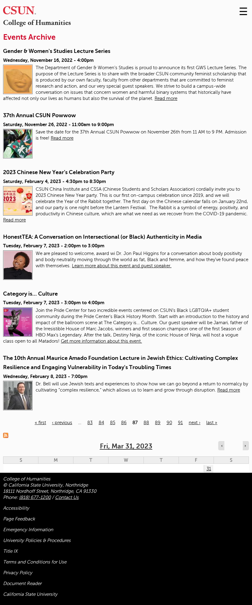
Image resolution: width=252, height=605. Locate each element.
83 (90, 422)
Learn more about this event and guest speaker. (121, 265)
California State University (30, 594)
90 (169, 422)
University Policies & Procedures (37, 540)
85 (112, 422)
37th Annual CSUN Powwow (39, 115)
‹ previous (62, 422)
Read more (166, 98)
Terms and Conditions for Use (34, 561)
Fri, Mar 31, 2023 (126, 446)
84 (101, 422)
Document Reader (22, 583)
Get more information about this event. (101, 341)
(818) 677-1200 (35, 497)
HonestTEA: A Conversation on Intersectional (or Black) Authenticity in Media (102, 237)
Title (10, 551)
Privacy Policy (17, 572)
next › (194, 422)
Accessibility (16, 508)
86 (124, 422)
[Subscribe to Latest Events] (7, 434)
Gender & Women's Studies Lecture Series (56, 51)
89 (157, 422)
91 (180, 422)
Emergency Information (28, 529)
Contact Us (67, 497)
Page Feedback (19, 518)
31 (209, 468)
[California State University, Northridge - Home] (19, 12)
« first (40, 422)
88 (146, 422)
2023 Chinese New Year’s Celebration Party (58, 172)
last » (211, 422)
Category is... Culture (30, 294)
